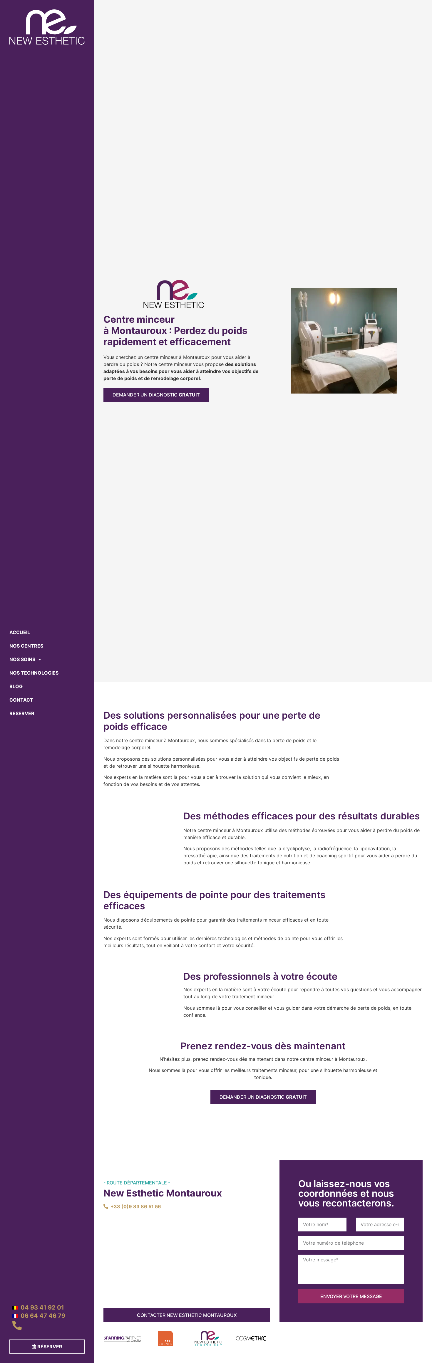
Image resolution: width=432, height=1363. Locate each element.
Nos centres (26, 646)
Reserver (21, 713)
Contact (21, 700)
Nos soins (22, 659)
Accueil (19, 632)
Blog (16, 686)
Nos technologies (33, 673)
